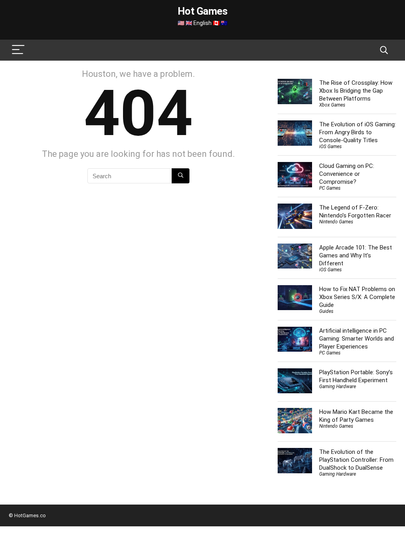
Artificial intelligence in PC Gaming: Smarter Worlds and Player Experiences (356, 338)
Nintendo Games (336, 222)
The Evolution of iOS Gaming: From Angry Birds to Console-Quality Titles (357, 132)
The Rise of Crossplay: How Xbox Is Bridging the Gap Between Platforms (355, 90)
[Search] (384, 50)
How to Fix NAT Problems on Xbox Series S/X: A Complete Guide (357, 297)
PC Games (330, 188)
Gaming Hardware (337, 386)
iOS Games (330, 146)
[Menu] (18, 50)
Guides (326, 311)
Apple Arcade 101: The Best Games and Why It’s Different (355, 255)
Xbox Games (332, 105)
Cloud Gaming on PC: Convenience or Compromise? (346, 173)
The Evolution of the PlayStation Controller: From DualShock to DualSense (356, 459)
